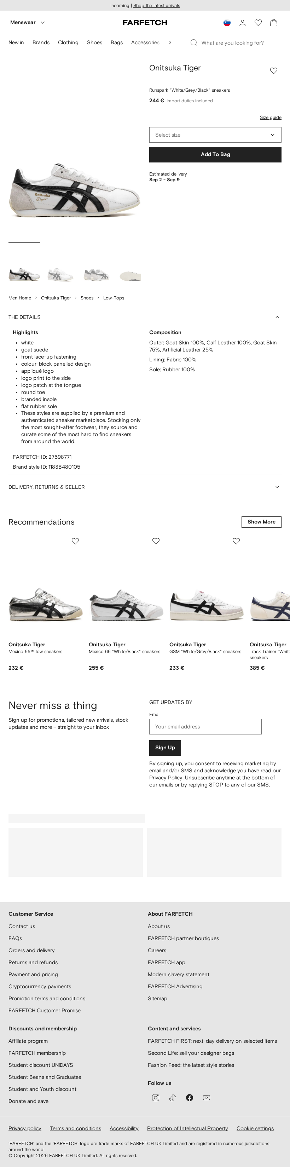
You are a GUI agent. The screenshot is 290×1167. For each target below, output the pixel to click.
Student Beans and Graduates (44, 1077)
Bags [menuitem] (117, 42)
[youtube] (206, 1097)
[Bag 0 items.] (274, 22)
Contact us (21, 926)
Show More (262, 522)
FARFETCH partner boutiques (183, 938)
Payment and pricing (33, 974)
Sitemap (157, 998)
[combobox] (215, 135)
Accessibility (124, 1128)
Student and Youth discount (42, 1089)
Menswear (23, 22)
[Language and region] (227, 22)
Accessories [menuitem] (145, 42)
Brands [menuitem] (41, 42)
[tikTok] (172, 1097)
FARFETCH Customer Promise (44, 1010)
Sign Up (165, 747)
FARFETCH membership (37, 1053)
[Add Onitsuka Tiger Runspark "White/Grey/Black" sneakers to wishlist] (274, 71)
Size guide (271, 117)
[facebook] (189, 1097)
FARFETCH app (166, 962)
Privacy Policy (165, 777)
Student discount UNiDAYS (40, 1065)
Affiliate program (28, 1040)
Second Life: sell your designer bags (191, 1053)
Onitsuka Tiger (56, 298)
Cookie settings (255, 1128)
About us (159, 926)
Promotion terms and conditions (46, 998)
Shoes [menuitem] (94, 42)
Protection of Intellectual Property (187, 1128)
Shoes (87, 298)
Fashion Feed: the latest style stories (191, 1065)
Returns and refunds (33, 962)
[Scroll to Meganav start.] (170, 42)
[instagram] (155, 1097)
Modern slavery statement (178, 974)
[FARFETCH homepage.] (145, 22)
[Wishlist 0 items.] (258, 22)
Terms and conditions (75, 1128)
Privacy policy (24, 1128)
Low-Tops (113, 298)
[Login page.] (242, 22)
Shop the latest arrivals (156, 5)
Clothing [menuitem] (68, 42)
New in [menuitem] (16, 42)
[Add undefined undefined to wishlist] (75, 541)
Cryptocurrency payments (39, 986)
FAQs (15, 938)
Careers (157, 950)
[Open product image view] (74, 151)
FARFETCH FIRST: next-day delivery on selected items (212, 1040)
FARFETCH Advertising (175, 986)
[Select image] (24, 265)
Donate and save (28, 1101)
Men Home (19, 298)
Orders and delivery (31, 950)
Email (155, 714)
